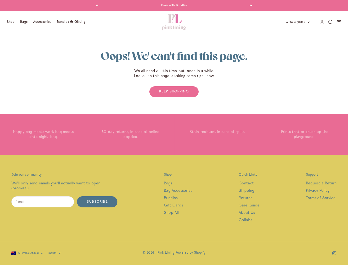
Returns (245, 198)
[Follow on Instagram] (334, 253)
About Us (247, 213)
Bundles (171, 198)
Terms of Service (320, 198)
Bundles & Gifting (71, 22)
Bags (23, 22)
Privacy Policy (318, 191)
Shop (10, 22)
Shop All (171, 213)
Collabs (245, 220)
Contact (246, 183)
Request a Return (321, 183)
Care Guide (249, 205)
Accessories (42, 22)
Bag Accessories (178, 191)
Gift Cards (173, 205)
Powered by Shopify (190, 253)
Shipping (246, 191)
